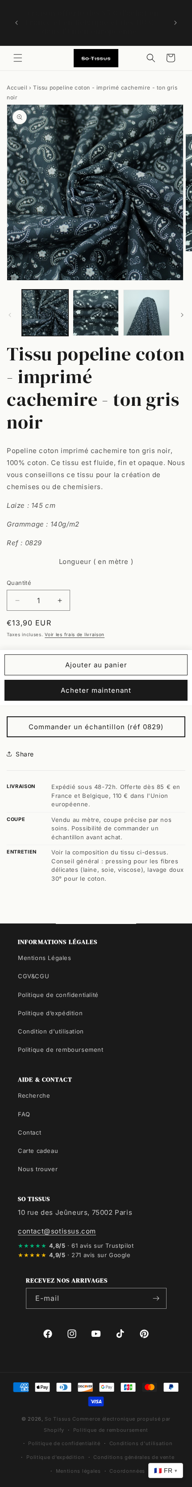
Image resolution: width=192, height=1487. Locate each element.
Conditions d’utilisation (141, 1443)
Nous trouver (38, 1168)
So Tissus (58, 1419)
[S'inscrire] (156, 1298)
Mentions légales (78, 1471)
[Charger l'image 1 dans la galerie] (45, 313)
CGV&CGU (33, 976)
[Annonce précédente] (16, 23)
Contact (29, 1132)
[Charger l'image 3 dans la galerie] (146, 313)
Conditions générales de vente (133, 1457)
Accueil (17, 87)
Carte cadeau (38, 1150)
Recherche (34, 1095)
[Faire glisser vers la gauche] (10, 315)
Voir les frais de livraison (74, 634)
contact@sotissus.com (57, 1231)
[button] (18, 58)
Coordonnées (127, 1471)
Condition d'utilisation (51, 1031)
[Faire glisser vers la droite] (182, 315)
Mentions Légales (44, 957)
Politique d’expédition (50, 1013)
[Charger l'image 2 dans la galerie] (96, 313)
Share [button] (25, 754)
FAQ (24, 1114)
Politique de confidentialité (58, 994)
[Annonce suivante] (175, 23)
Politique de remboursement (61, 1049)
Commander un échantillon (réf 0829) (96, 727)
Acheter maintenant (96, 690)
